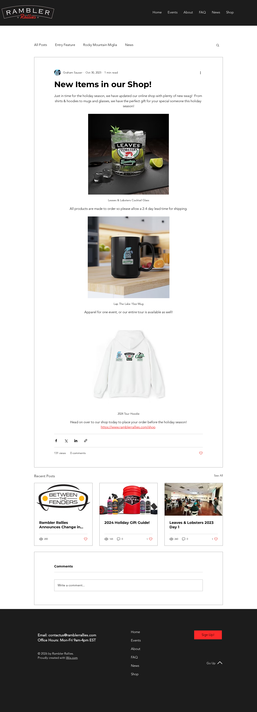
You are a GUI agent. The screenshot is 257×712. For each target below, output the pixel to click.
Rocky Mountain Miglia (100, 45)
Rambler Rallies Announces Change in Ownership (59, 524)
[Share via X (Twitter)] (66, 441)
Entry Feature (65, 45)
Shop (135, 674)
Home (135, 632)
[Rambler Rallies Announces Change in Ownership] (63, 499)
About (135, 649)
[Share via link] (86, 441)
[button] (218, 45)
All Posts (40, 45)
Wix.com (72, 658)
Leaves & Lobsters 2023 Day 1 (191, 524)
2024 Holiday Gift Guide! (127, 522)
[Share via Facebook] (56, 441)
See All (218, 475)
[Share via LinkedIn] (76, 441)
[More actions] (200, 72)
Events (136, 640)
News (129, 45)
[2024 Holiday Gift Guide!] (129, 499)
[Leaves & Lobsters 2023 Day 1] (194, 499)
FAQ (134, 657)
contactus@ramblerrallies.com (72, 635)
